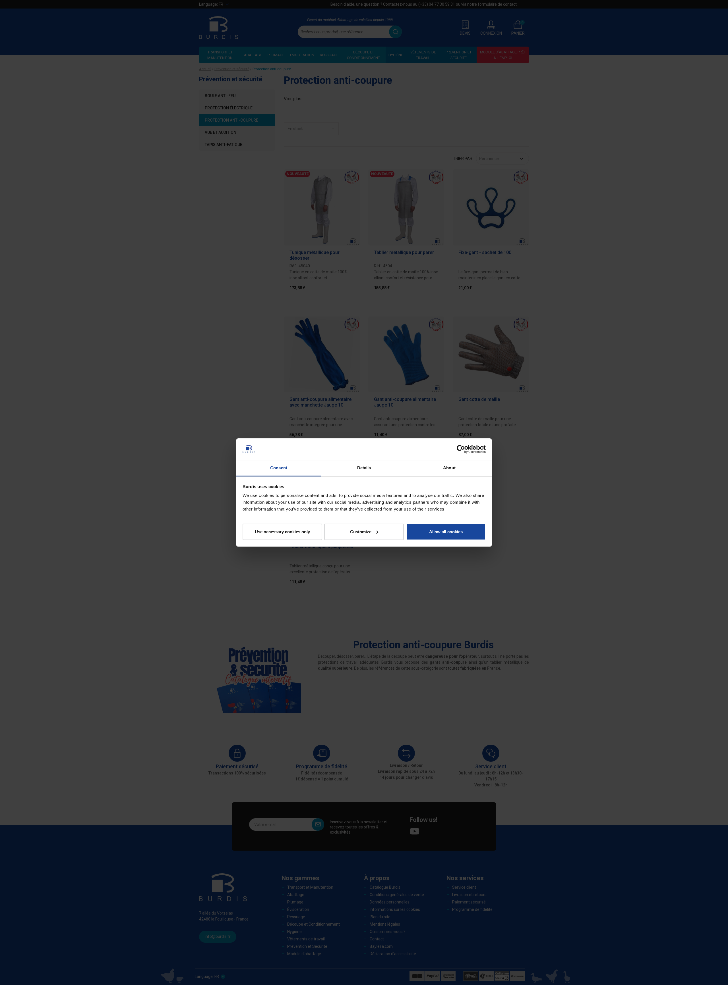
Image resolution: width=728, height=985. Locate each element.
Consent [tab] (278, 467)
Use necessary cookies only (282, 531)
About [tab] (449, 467)
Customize (360, 531)
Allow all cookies (446, 531)
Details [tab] (364, 467)
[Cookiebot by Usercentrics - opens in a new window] (461, 449)
